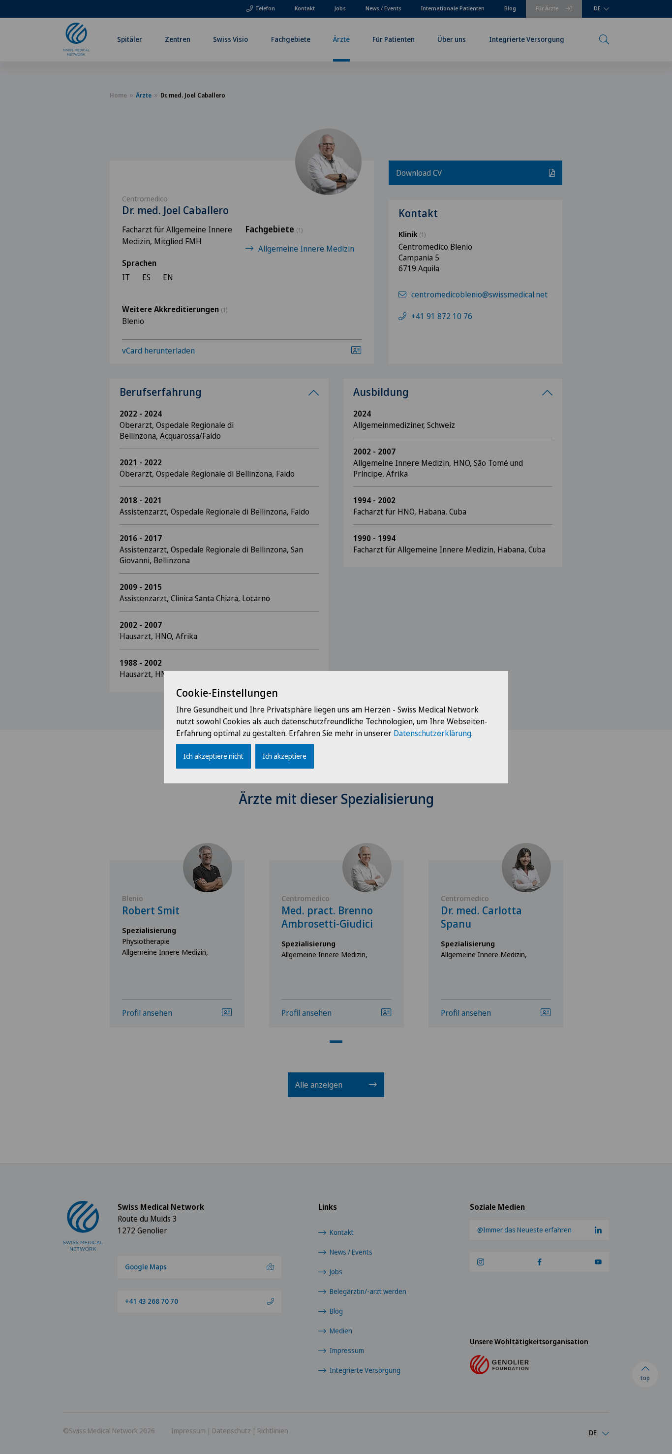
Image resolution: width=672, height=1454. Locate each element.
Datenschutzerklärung (432, 733)
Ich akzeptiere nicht (213, 756)
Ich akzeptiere (284, 756)
